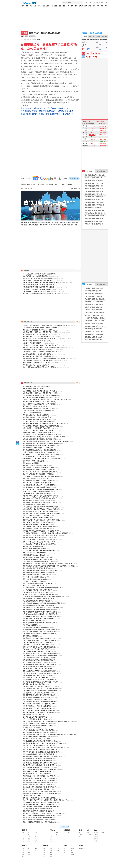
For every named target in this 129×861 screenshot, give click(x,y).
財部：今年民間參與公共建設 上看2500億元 (37, 662)
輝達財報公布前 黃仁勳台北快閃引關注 (97, 301)
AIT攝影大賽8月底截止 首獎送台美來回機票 (98, 318)
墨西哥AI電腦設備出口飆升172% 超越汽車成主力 (38, 767)
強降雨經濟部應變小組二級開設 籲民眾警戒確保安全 (39, 450)
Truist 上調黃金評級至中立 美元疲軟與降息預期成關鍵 (39, 274)
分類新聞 (24, 830)
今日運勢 (90, 33)
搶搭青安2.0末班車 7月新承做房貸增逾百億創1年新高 (40, 712)
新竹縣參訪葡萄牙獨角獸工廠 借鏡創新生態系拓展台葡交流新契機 (104, 329)
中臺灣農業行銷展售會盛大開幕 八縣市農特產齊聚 (39, 485)
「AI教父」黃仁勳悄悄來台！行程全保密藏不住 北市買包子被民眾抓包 (45, 325)
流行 (36, 841)
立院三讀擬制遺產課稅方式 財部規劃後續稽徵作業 (39, 660)
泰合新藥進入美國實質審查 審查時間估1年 (36, 522)
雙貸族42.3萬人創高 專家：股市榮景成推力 (37, 708)
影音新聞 (24, 845)
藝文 (72, 850)
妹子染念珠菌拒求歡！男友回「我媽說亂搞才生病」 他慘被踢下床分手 (49, 114)
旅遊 (89, 6)
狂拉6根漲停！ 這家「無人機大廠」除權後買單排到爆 (101, 320)
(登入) (106, 2)
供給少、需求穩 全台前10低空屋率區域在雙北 (37, 574)
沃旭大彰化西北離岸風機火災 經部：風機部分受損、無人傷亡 (42, 813)
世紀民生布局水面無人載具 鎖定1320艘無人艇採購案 (40, 688)
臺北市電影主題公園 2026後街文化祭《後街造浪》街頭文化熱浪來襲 (44, 437)
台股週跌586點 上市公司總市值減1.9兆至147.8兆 (38, 693)
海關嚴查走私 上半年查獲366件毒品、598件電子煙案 (40, 780)
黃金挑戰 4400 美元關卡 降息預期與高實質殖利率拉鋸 (39, 293)
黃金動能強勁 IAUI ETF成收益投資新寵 (35, 276)
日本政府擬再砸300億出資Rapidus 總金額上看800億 (101, 291)
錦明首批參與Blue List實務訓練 (32, 728)
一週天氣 (96, 835)
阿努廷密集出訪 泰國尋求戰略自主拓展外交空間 (99, 197)
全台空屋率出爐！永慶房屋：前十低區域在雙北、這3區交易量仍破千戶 (45, 800)
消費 (85, 6)
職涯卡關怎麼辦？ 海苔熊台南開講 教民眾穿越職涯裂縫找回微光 (43, 588)
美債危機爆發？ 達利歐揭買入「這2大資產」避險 (100, 334)
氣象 (95, 830)
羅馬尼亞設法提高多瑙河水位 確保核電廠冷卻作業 (100, 194)
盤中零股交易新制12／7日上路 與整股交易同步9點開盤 (40, 653)
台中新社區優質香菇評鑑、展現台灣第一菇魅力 (37, 590)
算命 (80, 833)
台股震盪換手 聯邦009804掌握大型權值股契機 (37, 725)
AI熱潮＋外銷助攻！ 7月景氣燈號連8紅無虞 (37, 417)
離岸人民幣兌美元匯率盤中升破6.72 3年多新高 (37, 583)
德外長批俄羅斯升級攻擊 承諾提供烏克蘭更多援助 (100, 186)
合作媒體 (97, 2)
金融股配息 (98, 33)
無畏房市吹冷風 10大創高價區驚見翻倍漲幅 (36, 677)
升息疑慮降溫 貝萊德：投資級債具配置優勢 (36, 289)
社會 (35, 6)
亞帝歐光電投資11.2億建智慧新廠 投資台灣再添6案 (39, 820)
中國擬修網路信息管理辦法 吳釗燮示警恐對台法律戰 (101, 218)
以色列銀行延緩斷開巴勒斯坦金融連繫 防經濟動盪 (38, 736)
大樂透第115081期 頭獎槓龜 (32, 620)
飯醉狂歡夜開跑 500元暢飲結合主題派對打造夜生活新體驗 (41, 443)
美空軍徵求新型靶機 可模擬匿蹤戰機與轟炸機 (37, 745)
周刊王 (38, 40)
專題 (27, 6)
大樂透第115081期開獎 (30, 625)
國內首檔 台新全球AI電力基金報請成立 (35, 717)
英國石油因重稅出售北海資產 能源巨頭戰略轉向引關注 (40, 741)
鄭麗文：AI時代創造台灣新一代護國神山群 (97, 224)
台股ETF (63, 185)
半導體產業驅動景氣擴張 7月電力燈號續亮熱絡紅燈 (39, 804)
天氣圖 (95, 841)
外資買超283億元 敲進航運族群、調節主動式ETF (38, 669)
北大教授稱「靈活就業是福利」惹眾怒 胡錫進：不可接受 (40, 682)
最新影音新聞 (101, 284)
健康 (64, 6)
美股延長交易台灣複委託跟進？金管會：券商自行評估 (39, 445)
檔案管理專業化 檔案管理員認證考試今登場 (37, 487)
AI (59, 185)
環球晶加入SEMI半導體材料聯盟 (33, 546)
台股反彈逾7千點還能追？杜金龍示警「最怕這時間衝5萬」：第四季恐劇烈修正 (47, 533)
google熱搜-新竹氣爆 (93, 53)
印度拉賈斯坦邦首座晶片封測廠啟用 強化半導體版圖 (39, 710)
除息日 (51, 185)
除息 (28, 185)
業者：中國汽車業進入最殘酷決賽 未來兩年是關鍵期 (101, 339)
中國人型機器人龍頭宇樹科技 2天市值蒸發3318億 (39, 526)
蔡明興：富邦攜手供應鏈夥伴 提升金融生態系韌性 (39, 778)
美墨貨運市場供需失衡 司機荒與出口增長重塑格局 (38, 605)
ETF (38, 185)
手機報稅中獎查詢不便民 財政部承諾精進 (36, 529)
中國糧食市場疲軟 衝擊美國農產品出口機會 (36, 739)
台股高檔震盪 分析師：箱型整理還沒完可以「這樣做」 (101, 304)
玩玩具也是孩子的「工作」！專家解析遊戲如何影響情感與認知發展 (104, 183)
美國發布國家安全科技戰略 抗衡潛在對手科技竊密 (38, 572)
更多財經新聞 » (75, 188)
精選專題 (66, 833)
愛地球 (72, 854)
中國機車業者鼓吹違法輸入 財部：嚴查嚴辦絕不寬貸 (39, 616)
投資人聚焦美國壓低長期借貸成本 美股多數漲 (37, 557)
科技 (43, 6)
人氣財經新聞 (101, 171)
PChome (92, 2)
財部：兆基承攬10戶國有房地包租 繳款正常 (37, 642)
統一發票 (89, 835)
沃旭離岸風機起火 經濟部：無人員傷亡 (35, 699)
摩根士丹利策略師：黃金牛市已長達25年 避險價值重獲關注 (41, 282)
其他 (36, 850)
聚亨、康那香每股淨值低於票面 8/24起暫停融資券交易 (40, 769)
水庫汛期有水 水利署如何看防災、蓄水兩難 (37, 483)
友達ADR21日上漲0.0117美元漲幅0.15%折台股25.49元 (40, 539)
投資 (65, 852)
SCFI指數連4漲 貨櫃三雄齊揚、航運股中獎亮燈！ (39, 448)
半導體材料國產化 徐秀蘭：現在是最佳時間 (37, 706)
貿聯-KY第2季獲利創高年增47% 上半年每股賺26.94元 (40, 793)
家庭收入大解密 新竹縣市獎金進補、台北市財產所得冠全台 (42, 513)
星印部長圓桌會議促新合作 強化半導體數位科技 (38, 758)
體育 (72, 6)
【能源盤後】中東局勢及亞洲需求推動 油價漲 (37, 559)
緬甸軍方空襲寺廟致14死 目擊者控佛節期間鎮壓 (99, 199)
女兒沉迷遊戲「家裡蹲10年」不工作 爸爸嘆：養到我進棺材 (44, 108)
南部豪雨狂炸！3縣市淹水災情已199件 (35, 406)
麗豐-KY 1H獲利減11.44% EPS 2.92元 (35, 579)
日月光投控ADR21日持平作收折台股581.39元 (37, 537)
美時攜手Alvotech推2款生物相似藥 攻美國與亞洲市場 (40, 614)
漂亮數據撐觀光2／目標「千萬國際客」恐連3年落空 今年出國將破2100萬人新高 (48, 566)
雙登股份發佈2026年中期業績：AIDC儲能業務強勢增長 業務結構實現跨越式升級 (48, 721)
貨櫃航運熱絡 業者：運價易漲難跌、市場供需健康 (39, 776)
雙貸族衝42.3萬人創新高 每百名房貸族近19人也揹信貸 (40, 496)
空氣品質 (91, 37)
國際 (47, 6)
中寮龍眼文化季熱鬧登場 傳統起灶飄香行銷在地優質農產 (102, 315)
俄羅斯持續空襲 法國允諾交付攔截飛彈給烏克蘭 (99, 207)
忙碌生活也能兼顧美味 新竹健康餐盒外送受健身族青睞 (40, 439)
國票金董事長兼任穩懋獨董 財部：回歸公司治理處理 (39, 798)
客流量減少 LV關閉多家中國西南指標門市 (36, 465)
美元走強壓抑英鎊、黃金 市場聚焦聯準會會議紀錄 (38, 287)
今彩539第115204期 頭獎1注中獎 (95, 213)
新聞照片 (45, 845)
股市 (86, 2)
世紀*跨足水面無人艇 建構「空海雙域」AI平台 (37, 723)
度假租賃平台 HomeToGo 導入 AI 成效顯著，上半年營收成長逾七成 (44, 747)
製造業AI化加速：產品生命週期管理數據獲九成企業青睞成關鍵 (42, 756)
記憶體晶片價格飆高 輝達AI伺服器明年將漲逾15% (100, 180)
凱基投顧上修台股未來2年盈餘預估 (34, 684)
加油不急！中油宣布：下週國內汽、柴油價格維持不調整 (40, 489)
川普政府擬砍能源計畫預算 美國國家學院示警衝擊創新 (40, 609)
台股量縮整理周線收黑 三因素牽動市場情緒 (37, 666)
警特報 (102, 833)
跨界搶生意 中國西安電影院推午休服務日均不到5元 (100, 293)
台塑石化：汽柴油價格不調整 (93, 310)
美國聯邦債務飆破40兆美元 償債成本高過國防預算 (38, 730)
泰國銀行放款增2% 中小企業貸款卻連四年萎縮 (37, 278)
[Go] (81, 2)
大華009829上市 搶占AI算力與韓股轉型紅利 (36, 649)
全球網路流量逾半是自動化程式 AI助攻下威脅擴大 (39, 618)
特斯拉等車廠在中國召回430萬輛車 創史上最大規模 (39, 544)
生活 (76, 6)
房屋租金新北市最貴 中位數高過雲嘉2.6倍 (36, 553)
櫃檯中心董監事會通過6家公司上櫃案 (34, 548)
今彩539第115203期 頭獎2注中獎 (33, 585)
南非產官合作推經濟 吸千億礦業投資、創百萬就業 (38, 474)
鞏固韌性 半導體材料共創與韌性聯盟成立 (36, 789)
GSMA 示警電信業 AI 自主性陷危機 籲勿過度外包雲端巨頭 (41, 752)
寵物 (36, 833)
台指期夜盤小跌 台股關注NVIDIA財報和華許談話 (99, 331)
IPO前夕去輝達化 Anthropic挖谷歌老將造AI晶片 (38, 452)
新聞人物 (52, 830)
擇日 (80, 837)
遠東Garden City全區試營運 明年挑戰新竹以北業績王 (40, 498)
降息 (56, 185)
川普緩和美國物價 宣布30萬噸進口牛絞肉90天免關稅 (40, 612)
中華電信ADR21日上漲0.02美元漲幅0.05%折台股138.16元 (41, 531)
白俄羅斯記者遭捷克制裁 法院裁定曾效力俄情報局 (99, 202)
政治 (31, 6)
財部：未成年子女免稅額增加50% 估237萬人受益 (39, 704)
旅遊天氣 (96, 837)
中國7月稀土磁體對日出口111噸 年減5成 (35, 478)
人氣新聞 (87, 171)
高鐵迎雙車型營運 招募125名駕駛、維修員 (36, 500)
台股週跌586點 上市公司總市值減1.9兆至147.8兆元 (39, 645)
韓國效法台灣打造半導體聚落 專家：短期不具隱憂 (39, 402)
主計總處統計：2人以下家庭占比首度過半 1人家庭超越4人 (102, 175)
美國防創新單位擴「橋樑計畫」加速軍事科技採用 (38, 732)
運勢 (55, 6)
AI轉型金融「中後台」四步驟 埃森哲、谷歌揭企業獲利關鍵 (41, 607)
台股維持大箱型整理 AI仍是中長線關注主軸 (98, 323)
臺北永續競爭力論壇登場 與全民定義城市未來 (37, 568)
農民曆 (84, 33)
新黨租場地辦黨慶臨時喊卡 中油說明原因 (36, 524)
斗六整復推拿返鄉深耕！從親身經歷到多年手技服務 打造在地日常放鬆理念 (46, 441)
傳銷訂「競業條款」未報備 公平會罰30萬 (36, 515)
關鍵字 (81, 845)
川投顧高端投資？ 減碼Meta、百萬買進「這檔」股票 (101, 296)
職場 (51, 6)
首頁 (23, 6)
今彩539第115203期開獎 (30, 636)
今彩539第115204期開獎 (30, 463)
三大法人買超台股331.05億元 (32, 795)
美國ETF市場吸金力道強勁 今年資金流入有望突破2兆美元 (41, 570)
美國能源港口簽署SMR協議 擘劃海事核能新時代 (38, 601)
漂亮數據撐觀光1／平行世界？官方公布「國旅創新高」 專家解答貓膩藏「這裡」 (48, 564)
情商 (36, 835)
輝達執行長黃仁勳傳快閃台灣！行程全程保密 (98, 307)
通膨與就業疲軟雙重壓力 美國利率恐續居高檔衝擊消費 (40, 285)
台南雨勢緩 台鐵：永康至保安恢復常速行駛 (37, 494)
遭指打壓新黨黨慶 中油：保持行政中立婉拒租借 (38, 511)
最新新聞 (87, 284)
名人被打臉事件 (92, 56)
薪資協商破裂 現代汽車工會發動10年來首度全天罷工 (40, 638)
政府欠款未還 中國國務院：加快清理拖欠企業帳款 (39, 467)
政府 (102, 6)
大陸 (106, 6)
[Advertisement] (51, 244)
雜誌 (94, 6)
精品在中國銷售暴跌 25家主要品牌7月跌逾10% (98, 205)
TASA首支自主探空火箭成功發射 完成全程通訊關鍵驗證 (41, 476)
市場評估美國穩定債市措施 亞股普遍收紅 (36, 627)
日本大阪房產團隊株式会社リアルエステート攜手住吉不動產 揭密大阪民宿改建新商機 (49, 734)
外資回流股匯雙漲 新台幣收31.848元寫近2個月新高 (39, 664)
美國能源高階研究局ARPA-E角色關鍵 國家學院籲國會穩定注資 (42, 603)
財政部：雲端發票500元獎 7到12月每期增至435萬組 (40, 791)
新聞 (22, 36)
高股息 (33, 185)
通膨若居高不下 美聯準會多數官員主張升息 (37, 280)
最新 (23, 833)
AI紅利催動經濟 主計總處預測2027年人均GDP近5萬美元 (41, 507)
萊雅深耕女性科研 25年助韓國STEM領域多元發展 (38, 599)
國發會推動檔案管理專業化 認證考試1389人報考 (38, 469)
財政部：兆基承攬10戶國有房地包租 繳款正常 (37, 785)
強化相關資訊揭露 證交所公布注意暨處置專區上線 (39, 695)
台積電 (42, 185)
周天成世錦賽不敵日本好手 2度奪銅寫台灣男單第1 (99, 216)
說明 (102, 2)
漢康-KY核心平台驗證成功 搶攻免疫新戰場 (36, 577)
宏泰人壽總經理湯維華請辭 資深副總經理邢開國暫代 (39, 658)
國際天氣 (96, 839)
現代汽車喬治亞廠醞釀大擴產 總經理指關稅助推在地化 (40, 815)
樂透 (88, 833)
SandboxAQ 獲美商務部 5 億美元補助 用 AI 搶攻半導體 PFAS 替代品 (44, 596)
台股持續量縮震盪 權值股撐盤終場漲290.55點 (37, 809)
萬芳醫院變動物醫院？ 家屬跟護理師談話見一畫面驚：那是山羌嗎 (47, 111)
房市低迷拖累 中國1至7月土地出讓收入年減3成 (38, 518)
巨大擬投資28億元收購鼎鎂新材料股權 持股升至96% (40, 765)
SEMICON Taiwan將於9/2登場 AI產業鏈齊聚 (98, 326)
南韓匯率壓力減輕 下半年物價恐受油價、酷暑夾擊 (38, 811)
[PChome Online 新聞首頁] (43, 3)
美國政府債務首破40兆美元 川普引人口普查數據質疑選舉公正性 (43, 743)
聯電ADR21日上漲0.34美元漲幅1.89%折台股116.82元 (39, 542)
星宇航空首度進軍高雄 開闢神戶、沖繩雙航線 (37, 817)
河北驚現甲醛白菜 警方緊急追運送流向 (96, 299)
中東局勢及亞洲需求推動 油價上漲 (34, 555)
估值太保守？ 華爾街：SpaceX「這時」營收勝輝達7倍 (101, 312)
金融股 (69, 185)
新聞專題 (67, 830)
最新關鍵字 (82, 848)
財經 (39, 6)
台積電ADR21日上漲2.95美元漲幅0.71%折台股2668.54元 (41, 535)
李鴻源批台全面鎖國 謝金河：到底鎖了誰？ (98, 337)
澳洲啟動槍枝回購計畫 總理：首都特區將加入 (99, 221)
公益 (72, 852)
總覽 (65, 848)
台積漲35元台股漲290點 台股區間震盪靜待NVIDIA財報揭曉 (42, 673)
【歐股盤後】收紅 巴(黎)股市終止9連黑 (35, 592)
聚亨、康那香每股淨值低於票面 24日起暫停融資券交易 (40, 806)
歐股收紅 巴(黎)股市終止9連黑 (33, 581)
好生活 (72, 848)
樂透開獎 (104, 37)
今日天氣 (84, 37)
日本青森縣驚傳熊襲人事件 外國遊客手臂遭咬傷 (99, 191)
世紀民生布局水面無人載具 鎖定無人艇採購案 (37, 675)
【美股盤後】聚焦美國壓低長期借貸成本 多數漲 (38, 561)
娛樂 (68, 6)
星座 (59, 6)
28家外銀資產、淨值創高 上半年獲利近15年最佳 (38, 550)
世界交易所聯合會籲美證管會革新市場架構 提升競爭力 (40, 763)
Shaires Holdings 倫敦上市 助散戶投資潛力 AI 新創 (38, 594)
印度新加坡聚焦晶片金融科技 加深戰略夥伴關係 (38, 760)
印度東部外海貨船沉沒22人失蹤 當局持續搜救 (44, 33)
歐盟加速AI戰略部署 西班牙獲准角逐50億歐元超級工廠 (40, 750)
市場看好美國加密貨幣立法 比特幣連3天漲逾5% (38, 782)
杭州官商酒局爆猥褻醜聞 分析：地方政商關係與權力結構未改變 (103, 178)
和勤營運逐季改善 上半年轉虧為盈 (33, 715)
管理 (65, 854)
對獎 (88, 830)
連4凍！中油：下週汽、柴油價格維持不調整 (36, 491)
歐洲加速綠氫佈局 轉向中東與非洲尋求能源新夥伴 (38, 754)
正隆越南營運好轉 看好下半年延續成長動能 (37, 771)
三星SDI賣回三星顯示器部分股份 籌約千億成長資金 (39, 640)
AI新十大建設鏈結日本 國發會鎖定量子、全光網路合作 (40, 655)
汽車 (98, 6)
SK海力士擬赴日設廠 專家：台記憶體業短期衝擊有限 (40, 472)
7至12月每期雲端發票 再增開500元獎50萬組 (37, 651)
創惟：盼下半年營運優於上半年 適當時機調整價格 (39, 631)
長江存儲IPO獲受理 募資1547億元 (34, 504)
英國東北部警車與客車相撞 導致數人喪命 (97, 188)
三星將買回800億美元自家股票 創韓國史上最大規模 (39, 634)
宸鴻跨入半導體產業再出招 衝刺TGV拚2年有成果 (38, 697)
